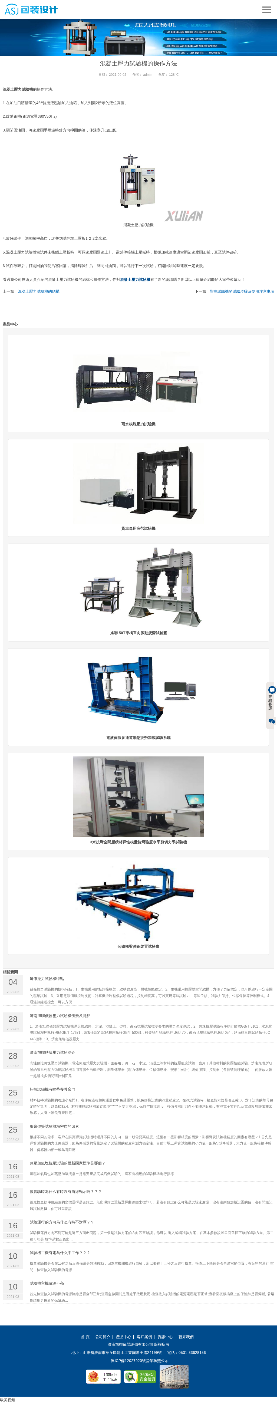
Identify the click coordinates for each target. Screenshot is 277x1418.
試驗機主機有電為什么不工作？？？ (60, 1253)
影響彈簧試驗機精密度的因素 (54, 1126)
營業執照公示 (157, 1360)
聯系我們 (186, 1337)
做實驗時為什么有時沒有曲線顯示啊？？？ (66, 1191)
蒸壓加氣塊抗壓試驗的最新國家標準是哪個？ (67, 1163)
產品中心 (123, 1337)
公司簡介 (102, 1337)
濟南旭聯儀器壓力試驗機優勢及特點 (60, 1016)
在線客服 (270, 702)
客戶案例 (144, 1337)
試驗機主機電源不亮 (47, 1283)
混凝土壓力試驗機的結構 (39, 291)
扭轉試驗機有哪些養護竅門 (52, 1089)
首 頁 (85, 1337)
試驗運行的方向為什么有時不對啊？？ (62, 1222)
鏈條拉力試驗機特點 (47, 978)
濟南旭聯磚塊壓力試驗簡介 (52, 1052)
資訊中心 (165, 1337)
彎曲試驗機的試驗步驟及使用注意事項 (242, 291)
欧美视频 (7, 1400)
